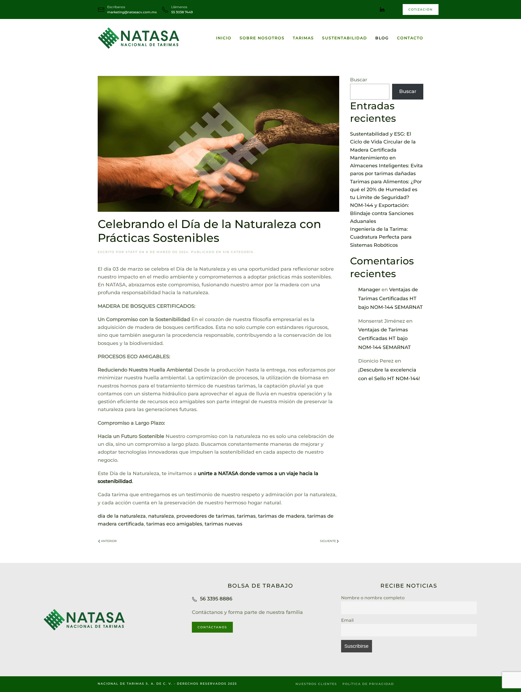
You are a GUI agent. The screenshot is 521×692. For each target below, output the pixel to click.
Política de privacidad (368, 684)
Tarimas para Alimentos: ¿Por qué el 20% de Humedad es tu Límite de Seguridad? (386, 190)
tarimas (246, 516)
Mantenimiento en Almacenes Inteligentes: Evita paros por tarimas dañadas (386, 166)
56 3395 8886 (216, 599)
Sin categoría (238, 252)
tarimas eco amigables (174, 524)
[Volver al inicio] (138, 38)
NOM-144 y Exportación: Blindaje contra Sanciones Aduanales (382, 213)
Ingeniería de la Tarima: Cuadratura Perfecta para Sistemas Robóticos (381, 237)
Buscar (358, 80)
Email (347, 620)
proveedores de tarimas (205, 516)
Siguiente (328, 541)
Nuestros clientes (316, 684)
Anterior (109, 541)
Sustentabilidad (344, 38)
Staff (132, 252)
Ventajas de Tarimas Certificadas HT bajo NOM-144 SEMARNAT (390, 298)
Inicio (223, 38)
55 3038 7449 (182, 12)
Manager (369, 290)
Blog (382, 38)
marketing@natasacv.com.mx (132, 12)
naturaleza (161, 516)
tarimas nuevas (223, 524)
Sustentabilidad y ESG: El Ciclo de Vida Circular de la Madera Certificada (383, 142)
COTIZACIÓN (420, 9)
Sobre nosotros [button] (262, 38)
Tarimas (303, 38)
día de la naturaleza (122, 516)
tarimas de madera (281, 516)
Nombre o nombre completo (373, 597)
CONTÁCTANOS (212, 627)
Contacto (410, 38)
